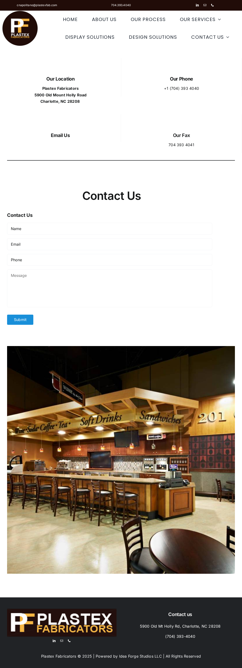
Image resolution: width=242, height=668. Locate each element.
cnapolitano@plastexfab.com (37, 5)
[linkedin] (197, 5)
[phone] (212, 5)
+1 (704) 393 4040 (181, 88)
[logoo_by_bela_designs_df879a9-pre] (20, 12)
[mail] (204, 5)
